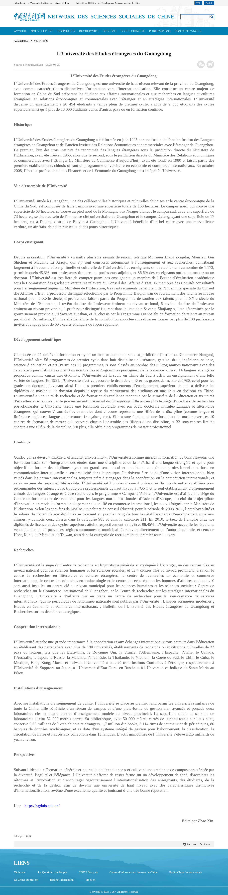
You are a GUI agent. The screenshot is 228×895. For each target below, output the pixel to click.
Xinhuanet (20, 872)
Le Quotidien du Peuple (52, 872)
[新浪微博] (210, 64)
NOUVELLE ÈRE (42, 31)
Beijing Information (62, 880)
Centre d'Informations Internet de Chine (133, 872)
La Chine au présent (26, 880)
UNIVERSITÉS (38, 41)
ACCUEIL (20, 31)
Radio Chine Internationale (185, 872)
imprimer (191, 844)
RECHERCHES (88, 31)
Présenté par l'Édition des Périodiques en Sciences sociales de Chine (108, 2)
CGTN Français (88, 872)
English (208, 2)
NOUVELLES (66, 31)
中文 (198, 2)
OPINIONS (109, 31)
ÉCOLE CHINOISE (133, 31)
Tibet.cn (90, 880)
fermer (207, 844)
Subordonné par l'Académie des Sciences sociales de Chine (41, 2)
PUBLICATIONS (160, 31)
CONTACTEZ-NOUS (188, 31)
